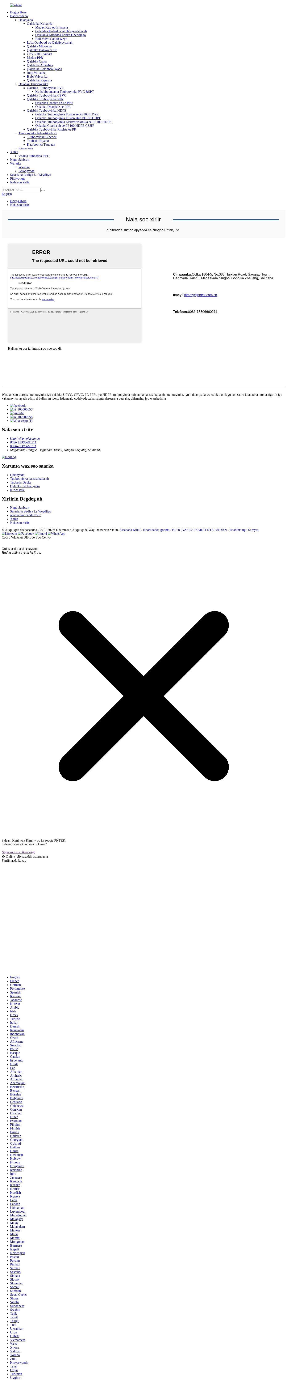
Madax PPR (35, 57)
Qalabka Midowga (39, 46)
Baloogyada (26, 171)
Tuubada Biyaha (38, 140)
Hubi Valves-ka (37, 76)
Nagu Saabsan (19, 159)
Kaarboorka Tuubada (41, 144)
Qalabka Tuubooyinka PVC (45, 88)
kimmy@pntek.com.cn (200, 295)
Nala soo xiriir (19, 182)
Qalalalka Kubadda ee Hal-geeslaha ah (61, 31)
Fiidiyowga (17, 178)
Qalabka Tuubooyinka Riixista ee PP (51, 129)
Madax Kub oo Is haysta (51, 27)
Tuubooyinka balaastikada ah (37, 133)
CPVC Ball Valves (39, 54)
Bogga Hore (18, 12)
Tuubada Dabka (20, 482)
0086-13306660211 (23, 442)
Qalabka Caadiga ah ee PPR (54, 103)
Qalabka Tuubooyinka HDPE (46, 110)
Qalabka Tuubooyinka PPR (45, 99)
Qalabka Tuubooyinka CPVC (46, 95)
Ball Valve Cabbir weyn (51, 39)
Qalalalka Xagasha (39, 80)
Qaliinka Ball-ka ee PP (42, 50)
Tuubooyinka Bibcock (42, 137)
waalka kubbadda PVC (33, 156)
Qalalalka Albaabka (40, 65)
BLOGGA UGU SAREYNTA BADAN (199, 530)
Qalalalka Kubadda (40, 23)
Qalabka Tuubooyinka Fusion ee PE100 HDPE (66, 114)
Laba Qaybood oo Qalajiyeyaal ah (49, 42)
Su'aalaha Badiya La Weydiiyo (30, 174)
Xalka (14, 152)
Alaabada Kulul (129, 530)
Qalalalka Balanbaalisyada (44, 69)
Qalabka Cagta (37, 61)
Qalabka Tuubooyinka (33, 84)
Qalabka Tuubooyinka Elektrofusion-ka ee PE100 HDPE (73, 122)
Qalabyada (25, 20)
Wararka (15, 163)
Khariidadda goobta (156, 530)
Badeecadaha (19, 16)
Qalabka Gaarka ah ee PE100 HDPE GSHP (64, 125)
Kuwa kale (25, 148)
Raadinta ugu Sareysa (244, 530)
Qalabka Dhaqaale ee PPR (53, 106)
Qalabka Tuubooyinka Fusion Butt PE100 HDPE (68, 118)
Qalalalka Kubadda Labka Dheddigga (60, 35)
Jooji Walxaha (36, 73)
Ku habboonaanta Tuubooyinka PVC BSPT (64, 91)
